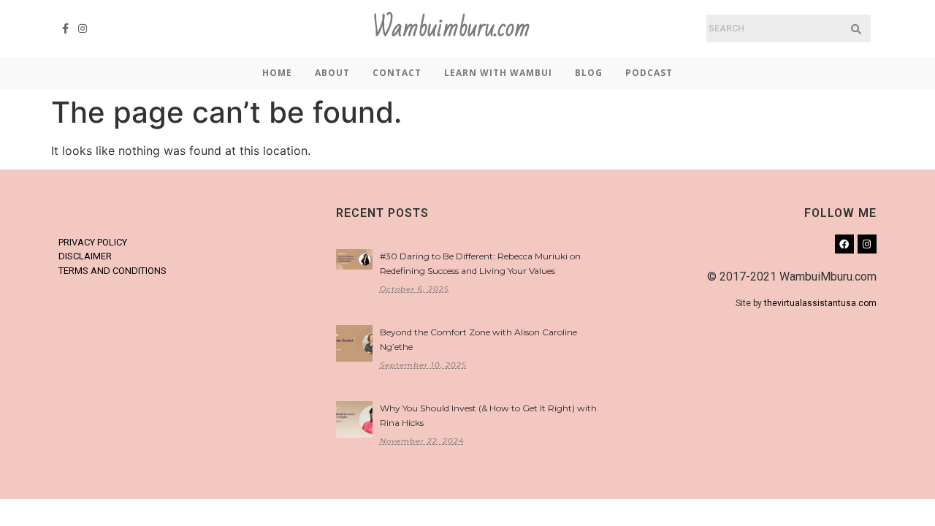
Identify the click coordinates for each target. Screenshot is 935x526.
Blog (589, 72)
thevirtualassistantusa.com (820, 303)
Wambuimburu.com (451, 28)
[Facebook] (844, 244)
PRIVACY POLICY (92, 242)
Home (277, 72)
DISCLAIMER (85, 256)
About (332, 72)
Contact (397, 72)
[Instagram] (83, 28)
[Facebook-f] (65, 28)
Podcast (649, 72)
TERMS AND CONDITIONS (112, 270)
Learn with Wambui (498, 72)
